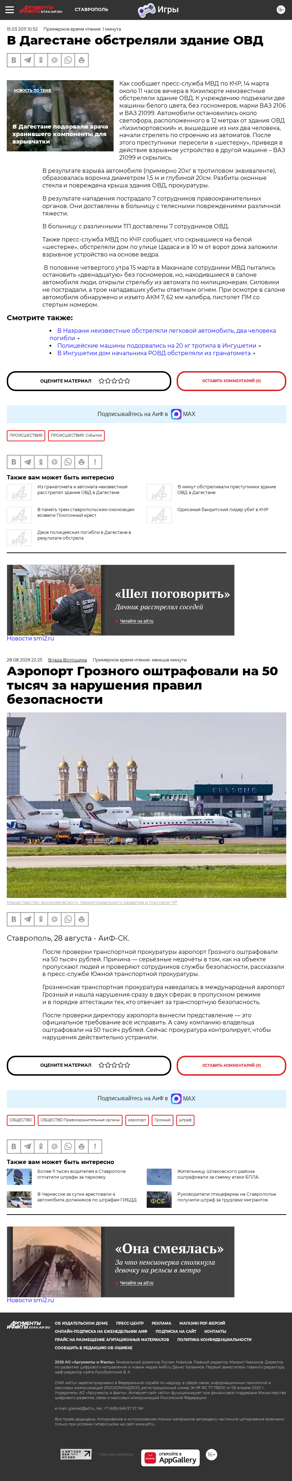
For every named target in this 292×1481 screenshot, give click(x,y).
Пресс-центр (130, 1323)
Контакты (215, 1331)
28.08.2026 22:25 (24, 659)
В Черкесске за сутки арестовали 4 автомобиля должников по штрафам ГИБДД (87, 1196)
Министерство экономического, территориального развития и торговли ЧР (92, 902)
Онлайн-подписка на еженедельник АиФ (101, 1331)
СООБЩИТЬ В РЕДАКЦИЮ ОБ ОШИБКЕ (93, 1348)
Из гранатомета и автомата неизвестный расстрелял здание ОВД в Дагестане (82, 489)
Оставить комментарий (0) (231, 381)
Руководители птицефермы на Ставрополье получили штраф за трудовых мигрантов (226, 1196)
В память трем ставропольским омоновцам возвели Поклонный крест (85, 512)
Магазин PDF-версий (202, 1323)
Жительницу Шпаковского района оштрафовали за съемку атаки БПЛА (218, 1174)
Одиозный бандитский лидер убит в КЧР (222, 509)
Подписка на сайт (176, 1331)
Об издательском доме (81, 1323)
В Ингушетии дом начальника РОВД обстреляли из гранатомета (154, 353)
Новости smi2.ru (30, 638)
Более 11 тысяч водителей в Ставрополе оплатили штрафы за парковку (81, 1174)
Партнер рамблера (116, 1454)
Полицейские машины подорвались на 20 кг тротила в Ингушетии (156, 345)
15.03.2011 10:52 (22, 29)
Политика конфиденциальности (214, 1339)
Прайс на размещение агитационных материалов (112, 1339)
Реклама (161, 1323)
